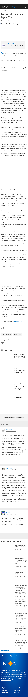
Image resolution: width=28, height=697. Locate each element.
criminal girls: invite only (7, 334)
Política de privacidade (5, 691)
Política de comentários (17, 691)
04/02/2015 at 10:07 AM (11, 514)
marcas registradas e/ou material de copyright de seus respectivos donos (13, 678)
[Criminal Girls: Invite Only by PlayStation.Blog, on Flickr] (14, 80)
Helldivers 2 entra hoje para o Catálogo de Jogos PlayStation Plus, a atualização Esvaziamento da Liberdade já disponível (21, 617)
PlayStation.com (6, 688)
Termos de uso (18, 688)
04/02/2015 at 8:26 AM (11, 470)
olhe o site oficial (19, 321)
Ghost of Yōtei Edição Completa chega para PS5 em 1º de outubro (20, 601)
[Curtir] (21, 549)
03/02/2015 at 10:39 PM (11, 431)
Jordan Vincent (10, 43)
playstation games (18, 334)
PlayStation (9, 7)
